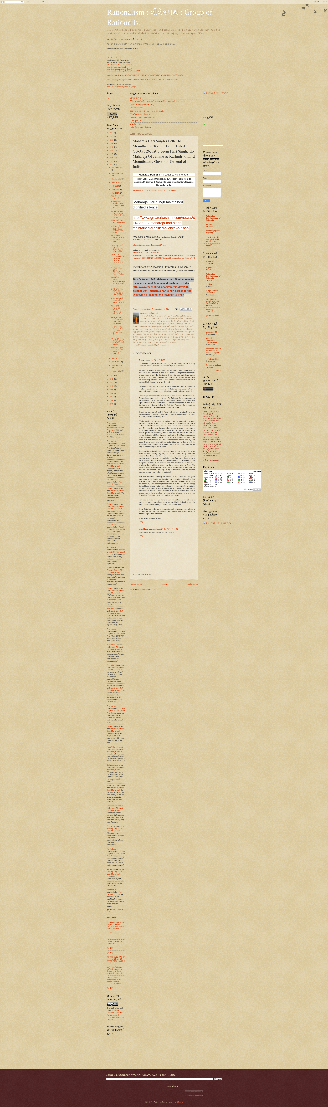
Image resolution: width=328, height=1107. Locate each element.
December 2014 (117, 168)
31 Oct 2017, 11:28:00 (169, 529)
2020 (112, 143)
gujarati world (211, 332)
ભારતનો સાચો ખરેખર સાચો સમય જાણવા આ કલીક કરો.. (213, 239)
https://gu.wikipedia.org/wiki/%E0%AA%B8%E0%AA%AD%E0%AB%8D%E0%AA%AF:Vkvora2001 (143, 80)
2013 (112, 375)
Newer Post (136, 584)
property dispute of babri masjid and (116, 445)
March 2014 (116, 362)
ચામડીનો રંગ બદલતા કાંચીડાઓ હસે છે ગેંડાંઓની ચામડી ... (118, 281)
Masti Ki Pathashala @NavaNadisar (211, 340)
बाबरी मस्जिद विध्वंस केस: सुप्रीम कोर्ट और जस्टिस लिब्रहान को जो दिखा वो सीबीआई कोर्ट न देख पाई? (114, 970)
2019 (112, 147)
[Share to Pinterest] (190, 309)
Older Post (192, 584)
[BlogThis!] (183, 309)
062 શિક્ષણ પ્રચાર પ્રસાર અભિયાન (142, 118)
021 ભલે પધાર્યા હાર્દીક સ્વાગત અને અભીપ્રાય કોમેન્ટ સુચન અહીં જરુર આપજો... (158, 101)
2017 (112, 154)
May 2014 (115, 193)
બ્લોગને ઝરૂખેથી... (212, 359)
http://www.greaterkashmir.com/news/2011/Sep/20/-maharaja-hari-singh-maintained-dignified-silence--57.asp (164, 223)
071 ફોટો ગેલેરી (135, 124)
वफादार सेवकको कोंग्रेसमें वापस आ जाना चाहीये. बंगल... (117, 238)
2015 (112, 161)
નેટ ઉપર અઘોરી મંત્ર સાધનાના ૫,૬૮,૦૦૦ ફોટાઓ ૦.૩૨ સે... (117, 331)
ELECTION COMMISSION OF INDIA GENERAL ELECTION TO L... (117, 259)
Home (164, 584)
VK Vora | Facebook (209, 225)
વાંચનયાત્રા (210, 309)
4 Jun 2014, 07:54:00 (157, 360)
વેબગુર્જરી (209, 245)
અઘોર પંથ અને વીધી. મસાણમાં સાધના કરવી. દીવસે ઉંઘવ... (117, 320)
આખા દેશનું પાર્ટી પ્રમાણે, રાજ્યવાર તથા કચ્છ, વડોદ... (117, 248)
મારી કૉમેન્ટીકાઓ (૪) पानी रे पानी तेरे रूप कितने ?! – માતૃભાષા (213, 351)
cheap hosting (189, 1095)
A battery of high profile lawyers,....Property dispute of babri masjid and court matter (115, 925)
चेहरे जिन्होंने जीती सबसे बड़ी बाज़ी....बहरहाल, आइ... (117, 229)
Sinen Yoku (111, 785)
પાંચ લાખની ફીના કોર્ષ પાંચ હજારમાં (118, 221)
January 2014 (117, 371)
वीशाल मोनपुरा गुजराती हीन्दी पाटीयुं (213, 232)
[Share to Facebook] (188, 309)
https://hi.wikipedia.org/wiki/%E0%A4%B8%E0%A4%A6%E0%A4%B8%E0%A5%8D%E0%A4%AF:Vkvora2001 (145, 75)
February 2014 (117, 365)
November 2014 (117, 173)
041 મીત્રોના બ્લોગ (136, 108)
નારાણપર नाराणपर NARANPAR (212, 292)
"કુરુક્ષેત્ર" (209, 284)
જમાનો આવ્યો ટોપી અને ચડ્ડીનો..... (117, 197)
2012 (112, 379)
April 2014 (116, 358)
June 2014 (116, 190)
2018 (112, 151)
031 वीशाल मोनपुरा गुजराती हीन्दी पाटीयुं (142, 104)
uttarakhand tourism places (150, 529)
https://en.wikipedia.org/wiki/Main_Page (121, 87)
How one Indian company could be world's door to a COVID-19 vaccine (114, 981)
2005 (112, 404)
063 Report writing (136, 121)
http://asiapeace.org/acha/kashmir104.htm (150, 245)
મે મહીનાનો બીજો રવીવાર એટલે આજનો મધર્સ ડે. (117, 300)
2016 (112, 158)
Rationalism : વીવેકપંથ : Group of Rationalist (213, 218)
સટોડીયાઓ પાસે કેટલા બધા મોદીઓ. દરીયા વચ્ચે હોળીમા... (117, 292)
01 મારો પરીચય (135, 98)
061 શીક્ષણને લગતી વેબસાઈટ (140, 114)
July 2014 (115, 186)
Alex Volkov (111, 441)
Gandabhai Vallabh (213, 365)
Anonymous (111, 423)
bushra (109, 568)
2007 (112, 397)
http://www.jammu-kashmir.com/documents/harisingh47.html (157, 190)
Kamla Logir (111, 849)
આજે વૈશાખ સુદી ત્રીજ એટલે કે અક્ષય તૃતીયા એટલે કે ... (117, 351)
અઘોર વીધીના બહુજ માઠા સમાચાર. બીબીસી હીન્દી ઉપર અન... (117, 310)
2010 (112, 386)
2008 (112, 393)
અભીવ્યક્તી (210, 261)
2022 (112, 136)
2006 (112, 400)
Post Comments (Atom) (149, 589)
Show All (218, 370)
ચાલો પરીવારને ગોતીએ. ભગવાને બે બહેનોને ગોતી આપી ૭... (117, 341)
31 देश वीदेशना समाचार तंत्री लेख (140, 127)
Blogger (180, 1102)
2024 (112, 133)
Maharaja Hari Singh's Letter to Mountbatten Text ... (117, 204)
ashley (109, 869)
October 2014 (117, 179)
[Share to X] (185, 309)
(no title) (110, 933)
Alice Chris (111, 645)
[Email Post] (176, 309)
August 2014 (116, 182)
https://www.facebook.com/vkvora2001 (119, 65)
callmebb (110, 461)
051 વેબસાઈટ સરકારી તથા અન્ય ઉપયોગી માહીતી (147, 111)
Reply (141, 522)
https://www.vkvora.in (114, 58)
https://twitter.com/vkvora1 (116, 67)
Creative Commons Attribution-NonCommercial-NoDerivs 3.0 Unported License (115, 1015)
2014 (112, 165)
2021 (112, 140)
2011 (112, 383)
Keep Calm (111, 686)
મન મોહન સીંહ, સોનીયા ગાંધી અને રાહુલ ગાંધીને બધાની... (117, 271)
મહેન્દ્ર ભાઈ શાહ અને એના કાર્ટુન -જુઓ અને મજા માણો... (118, 214)
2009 (112, 390)
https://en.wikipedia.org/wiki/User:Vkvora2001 (123, 71)
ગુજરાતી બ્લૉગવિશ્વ (212, 316)
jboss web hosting (199, 1095)
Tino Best (111, 609)
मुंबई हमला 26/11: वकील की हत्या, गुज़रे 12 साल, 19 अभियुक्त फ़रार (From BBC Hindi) (116, 960)
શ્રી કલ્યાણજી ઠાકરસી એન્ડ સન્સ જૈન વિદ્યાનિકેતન (212, 301)
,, (107, 937)
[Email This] (181, 309)
